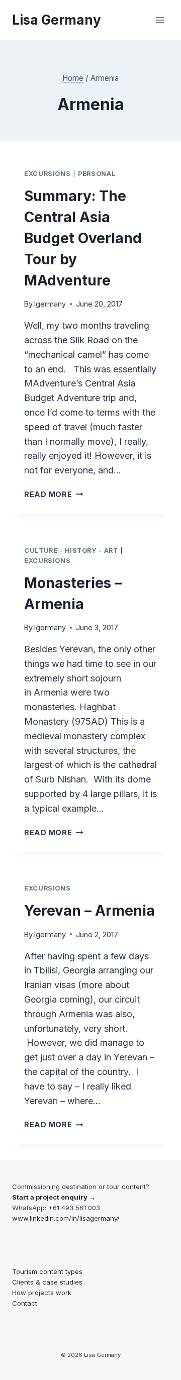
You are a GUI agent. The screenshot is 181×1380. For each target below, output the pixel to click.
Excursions (47, 173)
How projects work (41, 1293)
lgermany (50, 304)
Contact (24, 1303)
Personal (97, 173)
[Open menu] (159, 20)
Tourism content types (47, 1271)
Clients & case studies (47, 1282)
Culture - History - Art (71, 550)
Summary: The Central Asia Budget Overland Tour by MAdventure (83, 238)
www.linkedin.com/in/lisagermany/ (66, 1218)
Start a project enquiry (49, 1197)
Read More (53, 494)
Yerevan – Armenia (89, 910)
